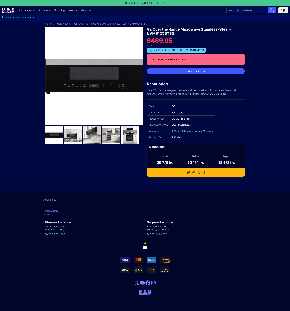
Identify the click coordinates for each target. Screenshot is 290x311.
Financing (59, 10)
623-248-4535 (158, 234)
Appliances (25, 10)
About (84, 10)
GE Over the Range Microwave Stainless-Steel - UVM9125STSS (110, 23)
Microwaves (63, 23)
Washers (48, 214)
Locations (44, 10)
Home (48, 23)
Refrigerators (51, 210)
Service (72, 10)
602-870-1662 (56, 234)
